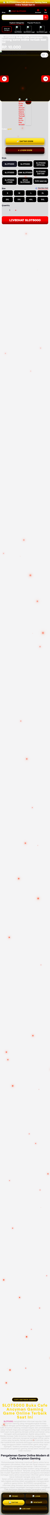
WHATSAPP (37, 1503)
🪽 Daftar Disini (25, 141)
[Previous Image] (4, 78)
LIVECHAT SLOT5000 (25, 220)
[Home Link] (17, 11)
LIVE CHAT (26, 1509)
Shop (3, 12)
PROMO (15, 1496)
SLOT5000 (8, 1421)
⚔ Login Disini (25, 150)
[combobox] (22, 17)
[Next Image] (45, 78)
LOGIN (37, 1496)
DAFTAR (15, 1503)
